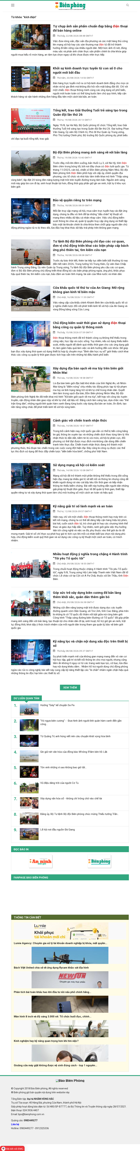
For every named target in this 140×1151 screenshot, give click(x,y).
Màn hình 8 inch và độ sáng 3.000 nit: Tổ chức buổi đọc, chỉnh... (52, 1016)
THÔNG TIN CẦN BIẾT (27, 917)
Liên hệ (15, 1124)
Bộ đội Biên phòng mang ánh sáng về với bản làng (90, 152)
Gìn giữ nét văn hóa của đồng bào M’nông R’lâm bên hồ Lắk (73, 751)
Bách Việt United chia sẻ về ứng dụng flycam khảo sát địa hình (51, 967)
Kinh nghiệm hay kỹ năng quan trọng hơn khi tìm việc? (46, 1040)
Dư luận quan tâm (26, 698)
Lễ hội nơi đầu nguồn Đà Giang (57, 829)
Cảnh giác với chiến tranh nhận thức (80, 420)
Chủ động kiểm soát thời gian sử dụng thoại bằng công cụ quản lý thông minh (89, 325)
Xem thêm (70, 687)
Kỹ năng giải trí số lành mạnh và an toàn (83, 506)
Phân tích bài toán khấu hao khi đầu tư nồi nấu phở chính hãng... (52, 992)
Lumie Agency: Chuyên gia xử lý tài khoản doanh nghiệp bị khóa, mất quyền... (60, 943)
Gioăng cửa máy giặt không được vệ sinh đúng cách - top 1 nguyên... (55, 1065)
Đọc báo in (21, 849)
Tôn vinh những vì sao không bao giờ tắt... (63, 767)
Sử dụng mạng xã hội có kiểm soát (79, 465)
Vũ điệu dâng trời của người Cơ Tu (59, 782)
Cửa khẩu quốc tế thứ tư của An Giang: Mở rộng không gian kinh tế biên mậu (88, 290)
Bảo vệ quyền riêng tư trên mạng (77, 200)
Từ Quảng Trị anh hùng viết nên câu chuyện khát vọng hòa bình (75, 736)
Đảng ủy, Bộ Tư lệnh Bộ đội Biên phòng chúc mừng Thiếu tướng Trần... (79, 814)
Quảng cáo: (24, 1120)
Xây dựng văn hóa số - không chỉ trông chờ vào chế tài (71, 798)
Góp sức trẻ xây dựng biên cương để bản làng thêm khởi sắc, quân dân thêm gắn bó (87, 595)
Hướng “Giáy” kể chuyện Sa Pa (57, 705)
